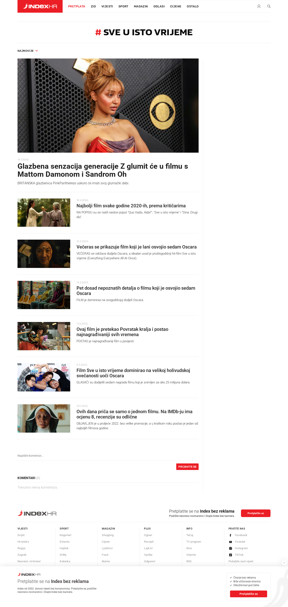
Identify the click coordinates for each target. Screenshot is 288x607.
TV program (193, 541)
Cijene (175, 6)
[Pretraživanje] (267, 6)
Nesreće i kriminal (28, 561)
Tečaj (189, 535)
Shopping (108, 535)
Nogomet (65, 535)
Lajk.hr (148, 548)
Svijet (20, 535)
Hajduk (64, 548)
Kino (189, 548)
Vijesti (107, 6)
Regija (21, 548)
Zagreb (21, 554)
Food (105, 554)
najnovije (25, 50)
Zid (93, 6)
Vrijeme (191, 554)
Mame (106, 561)
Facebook (241, 535)
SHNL (63, 554)
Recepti (149, 541)
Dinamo (64, 541)
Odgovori (149, 561)
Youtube (240, 541)
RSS (189, 561)
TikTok (239, 554)
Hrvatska (23, 541)
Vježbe (148, 554)
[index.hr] (40, 6)
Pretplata (76, 6)
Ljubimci (107, 548)
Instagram (241, 548)
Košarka (65, 561)
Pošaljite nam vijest (241, 561)
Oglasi (159, 6)
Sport (123, 6)
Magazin (108, 528)
